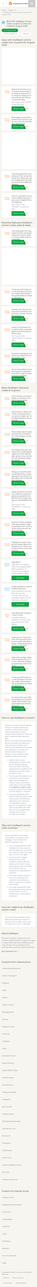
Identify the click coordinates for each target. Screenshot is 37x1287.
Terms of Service (17, 1278)
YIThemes (5, 1034)
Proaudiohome (7, 1085)
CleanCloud (6, 1241)
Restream (5, 1248)
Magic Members (8, 1063)
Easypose (5, 983)
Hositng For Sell (8, 1197)
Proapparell (6, 1099)
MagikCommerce (8, 1027)
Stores (10, 10)
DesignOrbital (7, 1219)
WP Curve (6, 1172)
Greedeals (5, 1041)
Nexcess (5, 1019)
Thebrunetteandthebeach (11, 968)
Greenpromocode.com (21, 4)
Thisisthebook (7, 1150)
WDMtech (6, 1227)
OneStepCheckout (9, 1056)
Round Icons (6, 1158)
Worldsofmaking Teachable (12, 1205)
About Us (6, 1278)
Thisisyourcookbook (9, 1092)
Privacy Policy (7, 1283)
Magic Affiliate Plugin (9, 1070)
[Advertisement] (18, 66)
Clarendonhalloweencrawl (11, 1121)
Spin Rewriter (7, 1107)
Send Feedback (20, 1283)
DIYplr (4, 1234)
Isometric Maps (7, 1078)
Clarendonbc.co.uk (8, 1129)
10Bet (4, 990)
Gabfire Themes (8, 1005)
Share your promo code (17, 924)
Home (4, 10)
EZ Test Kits (6, 1212)
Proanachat (6, 1143)
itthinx (4, 1048)
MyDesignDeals (8, 1012)
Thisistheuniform (8, 1114)
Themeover (6, 1136)
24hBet (5, 998)
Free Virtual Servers (9, 1256)
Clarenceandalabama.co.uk (11, 1165)
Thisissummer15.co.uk (10, 1179)
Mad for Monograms (9, 976)
